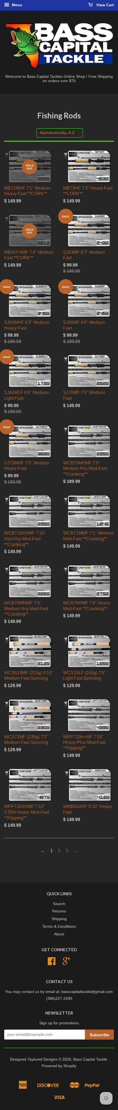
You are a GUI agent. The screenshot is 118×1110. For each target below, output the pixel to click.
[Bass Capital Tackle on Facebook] (51, 963)
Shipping (59, 919)
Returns (59, 911)
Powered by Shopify (59, 1066)
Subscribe (99, 1035)
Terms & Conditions (59, 926)
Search (59, 904)
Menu (16, 5)
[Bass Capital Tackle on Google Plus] (66, 963)
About (59, 934)
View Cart (104, 5)
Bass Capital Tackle (90, 1059)
